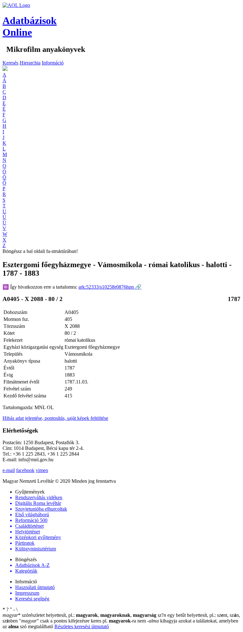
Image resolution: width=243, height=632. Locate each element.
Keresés (10, 62)
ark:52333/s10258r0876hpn (109, 287)
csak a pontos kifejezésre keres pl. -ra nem (83, 620)
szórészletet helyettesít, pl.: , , (79, 615)
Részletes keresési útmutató (81, 626)
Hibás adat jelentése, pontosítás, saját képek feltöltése (55, 418)
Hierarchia (30, 62)
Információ (53, 62)
